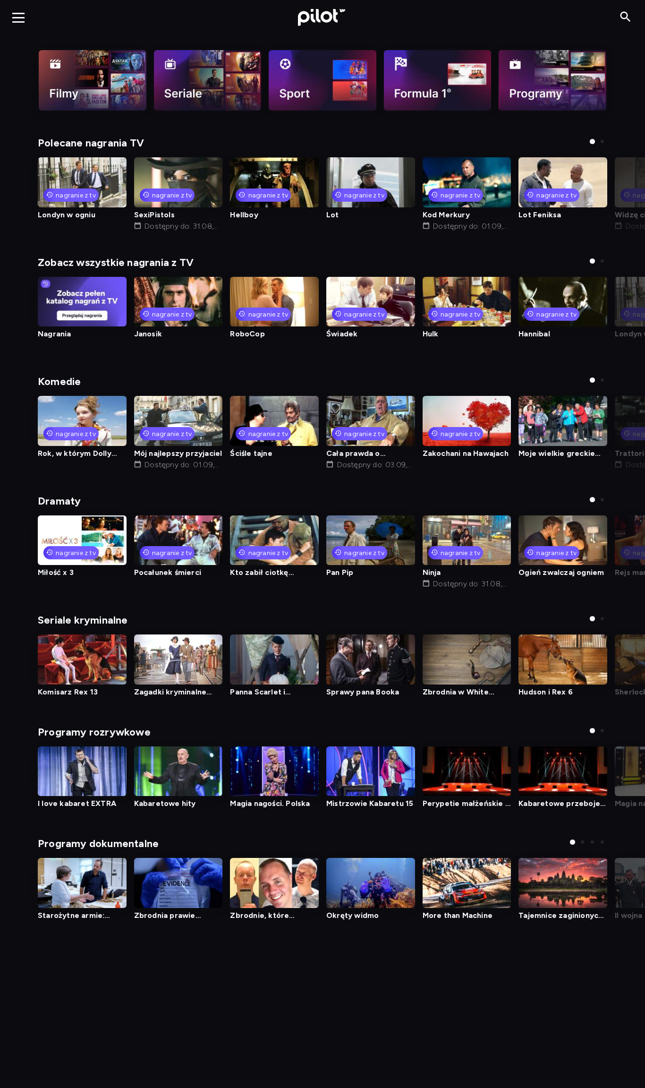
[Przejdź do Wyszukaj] (625, 17)
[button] (592, 141)
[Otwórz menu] (18, 17)
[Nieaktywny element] (92, 80)
